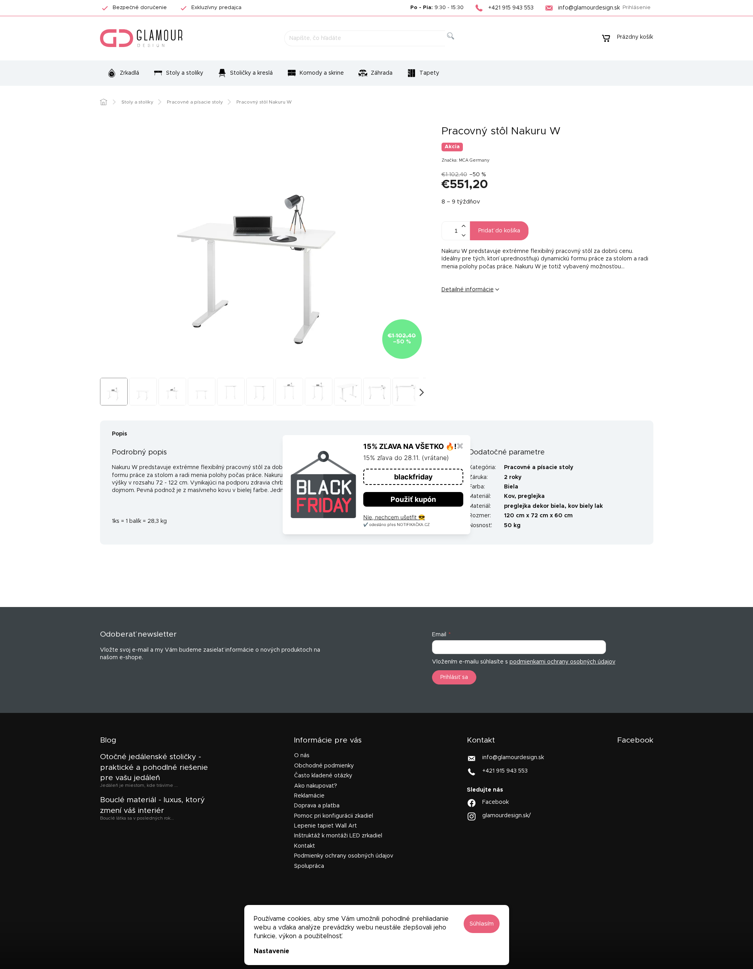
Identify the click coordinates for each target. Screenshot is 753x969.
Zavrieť (502, 316)
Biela (511, 487)
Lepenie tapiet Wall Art (325, 826)
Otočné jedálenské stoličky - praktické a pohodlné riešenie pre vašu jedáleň (154, 767)
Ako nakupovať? (315, 786)
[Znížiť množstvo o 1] (464, 235)
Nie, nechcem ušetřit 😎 (394, 517)
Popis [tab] (119, 434)
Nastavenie (271, 951)
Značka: (466, 160)
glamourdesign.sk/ (506, 815)
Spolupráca (309, 866)
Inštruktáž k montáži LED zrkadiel (338, 836)
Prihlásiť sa (454, 677)
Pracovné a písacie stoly (538, 467)
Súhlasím (482, 924)
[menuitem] (123, 73)
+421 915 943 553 (505, 771)
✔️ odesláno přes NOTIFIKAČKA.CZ (396, 524)
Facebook (495, 802)
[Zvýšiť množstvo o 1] (464, 226)
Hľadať (457, 44)
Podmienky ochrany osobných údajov (343, 856)
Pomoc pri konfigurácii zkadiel (333, 816)
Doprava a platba (317, 806)
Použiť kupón (413, 499)
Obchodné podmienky (324, 766)
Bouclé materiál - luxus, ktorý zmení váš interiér (152, 805)
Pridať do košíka (499, 231)
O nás (302, 755)
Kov (509, 496)
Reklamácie (309, 796)
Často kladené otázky (323, 776)
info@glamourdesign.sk (513, 757)
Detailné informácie (468, 289)
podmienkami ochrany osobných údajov (562, 662)
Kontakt (304, 846)
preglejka (531, 496)
